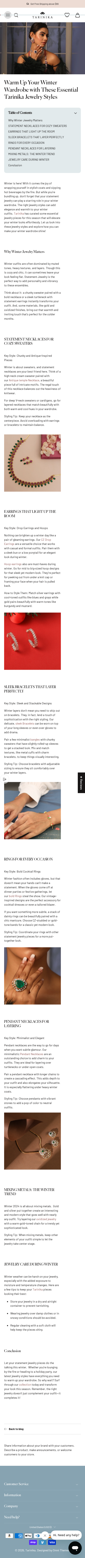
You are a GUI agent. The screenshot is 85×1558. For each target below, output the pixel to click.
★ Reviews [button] (81, 783)
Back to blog (16, 1428)
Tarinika (30, 1550)
